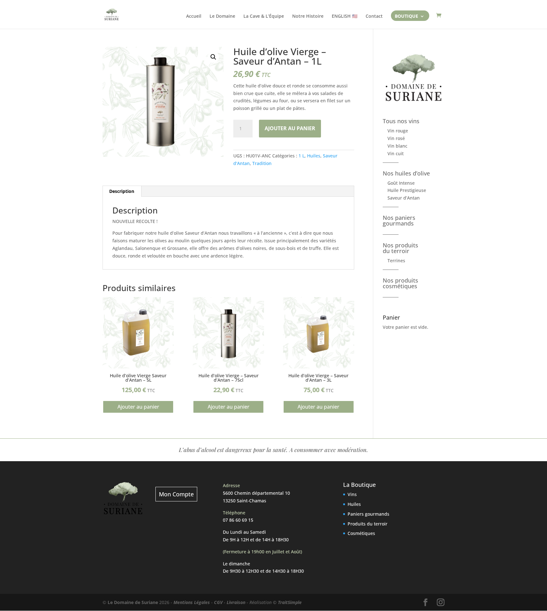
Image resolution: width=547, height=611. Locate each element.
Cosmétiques (361, 533)
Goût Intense (401, 183)
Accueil (193, 16)
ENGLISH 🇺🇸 (344, 16)
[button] (213, 57)
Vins (352, 494)
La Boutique (359, 484)
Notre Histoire (308, 16)
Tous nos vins (401, 121)
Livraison (236, 602)
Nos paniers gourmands (399, 220)
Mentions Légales (191, 602)
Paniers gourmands (368, 514)
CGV (218, 602)
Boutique (406, 17)
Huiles (313, 156)
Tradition (262, 163)
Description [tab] (121, 191)
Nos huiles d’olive (406, 173)
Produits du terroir (367, 524)
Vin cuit (395, 153)
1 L (302, 156)
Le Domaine (222, 16)
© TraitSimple (287, 602)
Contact (374, 16)
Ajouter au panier (290, 128)
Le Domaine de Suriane (133, 602)
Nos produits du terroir (400, 248)
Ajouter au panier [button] (138, 406)
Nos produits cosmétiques (400, 283)
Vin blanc (397, 146)
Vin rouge (397, 131)
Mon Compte (176, 494)
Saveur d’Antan (403, 198)
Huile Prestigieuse (406, 190)
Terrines (396, 261)
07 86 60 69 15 (238, 520)
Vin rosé (396, 138)
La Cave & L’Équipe (263, 16)
